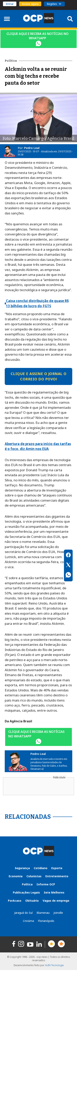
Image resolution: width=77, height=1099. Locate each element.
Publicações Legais (26, 892)
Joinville (58, 913)
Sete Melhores (54, 892)
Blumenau (43, 913)
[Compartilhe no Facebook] (68, 555)
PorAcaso (14, 900)
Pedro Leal (31, 148)
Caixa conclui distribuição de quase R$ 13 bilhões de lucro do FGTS (37, 303)
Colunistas (33, 876)
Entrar (10, 4)
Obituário (32, 900)
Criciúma (28, 921)
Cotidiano (40, 868)
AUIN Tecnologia (54, 965)
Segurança (22, 868)
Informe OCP (46, 884)
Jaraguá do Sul (23, 913)
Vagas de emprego (56, 900)
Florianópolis (46, 921)
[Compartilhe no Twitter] (68, 565)
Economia (16, 876)
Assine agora (30, 4)
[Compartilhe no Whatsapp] (68, 575)
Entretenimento (56, 876)
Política (27, 884)
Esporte (56, 868)
